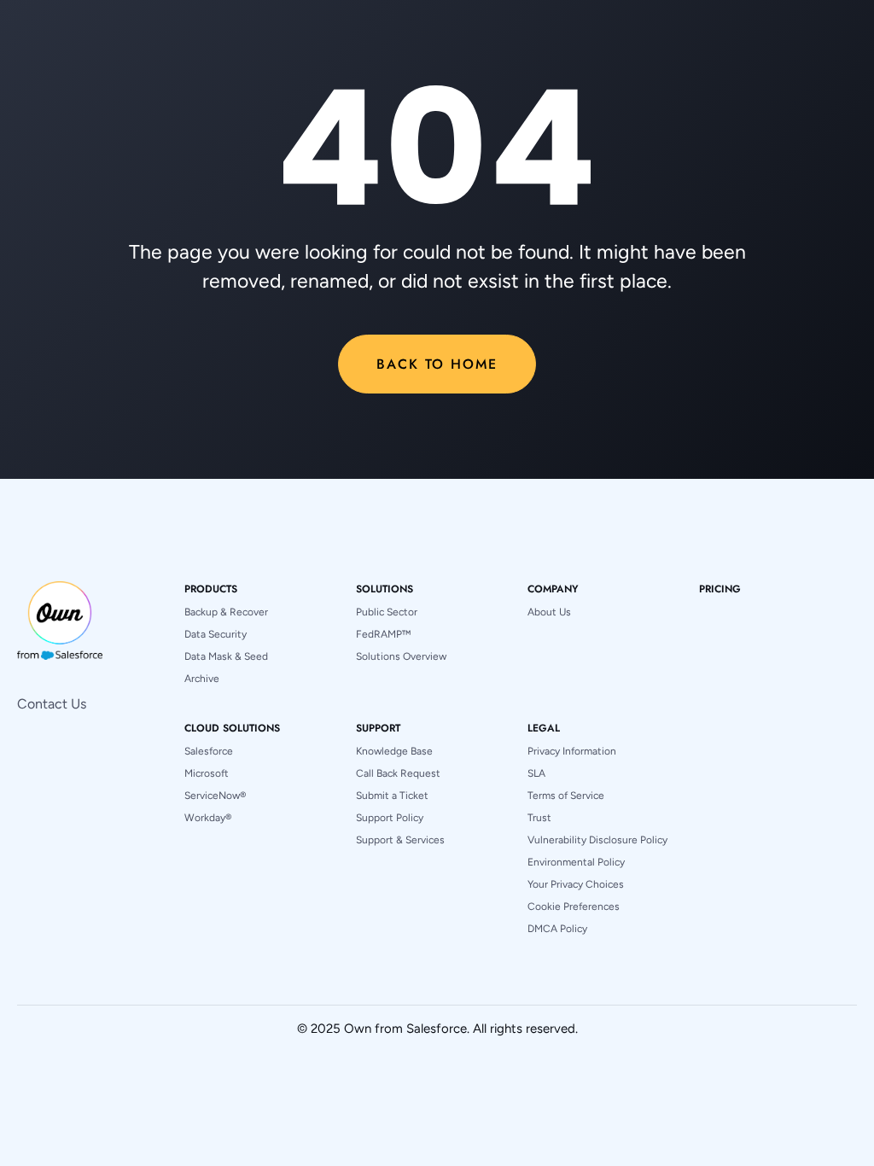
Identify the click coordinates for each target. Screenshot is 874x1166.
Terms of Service (565, 796)
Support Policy (389, 818)
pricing (720, 589)
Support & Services (400, 840)
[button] (210, 589)
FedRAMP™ (383, 634)
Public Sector (386, 612)
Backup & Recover (226, 612)
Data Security (215, 634)
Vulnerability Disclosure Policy (597, 840)
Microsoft (206, 773)
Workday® (207, 818)
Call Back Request (398, 773)
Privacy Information (571, 751)
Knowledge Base (394, 751)
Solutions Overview (401, 656)
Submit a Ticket (392, 796)
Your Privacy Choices (575, 884)
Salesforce (208, 751)
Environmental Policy (576, 862)
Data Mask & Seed (226, 656)
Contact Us (51, 704)
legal (543, 728)
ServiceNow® (215, 796)
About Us (549, 612)
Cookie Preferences (573, 906)
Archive (201, 679)
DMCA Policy (557, 929)
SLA (536, 773)
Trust (539, 818)
